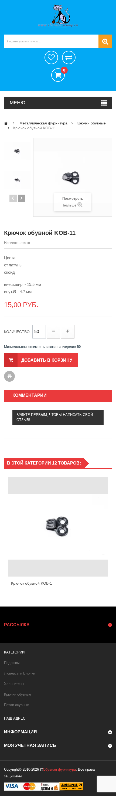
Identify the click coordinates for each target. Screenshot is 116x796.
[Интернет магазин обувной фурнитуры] (58, 16)
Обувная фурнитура (59, 769)
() (64, 70)
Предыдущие (13, 198)
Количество (17, 332)
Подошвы (11, 663)
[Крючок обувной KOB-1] (58, 527)
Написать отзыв (17, 243)
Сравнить (69, 57)
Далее (21, 198)
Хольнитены (14, 684)
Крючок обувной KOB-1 (31, 583)
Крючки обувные (17, 694)
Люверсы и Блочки (19, 673)
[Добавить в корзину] (106, 521)
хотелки (51, 57)
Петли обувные (16, 705)
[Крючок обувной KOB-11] (17, 151)
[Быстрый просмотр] (9, 527)
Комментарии (29, 395)
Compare (106, 533)
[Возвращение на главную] (6, 123)
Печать (9, 376)
